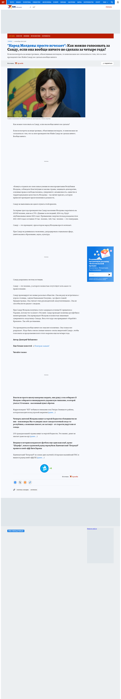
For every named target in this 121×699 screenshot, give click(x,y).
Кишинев (26, 36)
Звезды (63, 2)
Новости (19, 36)
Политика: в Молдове (23, 489)
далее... (51, 412)
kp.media (20, 63)
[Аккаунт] (118, 2)
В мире (55, 2)
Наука (79, 2)
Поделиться (108, 63)
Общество (36, 2)
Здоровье (71, 2)
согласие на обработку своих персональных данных (98, 278)
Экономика (47, 2)
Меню (3, 2)
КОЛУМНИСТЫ (88, 2)
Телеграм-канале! (42, 346)
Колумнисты (46, 36)
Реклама (109, 7)
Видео (18, 2)
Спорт (98, 2)
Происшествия (35, 36)
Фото (12, 2)
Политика (27, 2)
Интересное (34, 489)
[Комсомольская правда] (17, 7)
